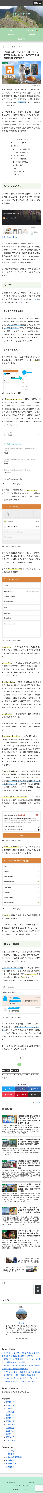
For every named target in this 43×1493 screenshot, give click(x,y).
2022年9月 (10, 1428)
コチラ (35, 299)
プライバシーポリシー (21, 1486)
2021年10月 (10, 1440)
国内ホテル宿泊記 (14, 1457)
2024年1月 (10, 1421)
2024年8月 (10, 1405)
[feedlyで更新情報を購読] (23, 1338)
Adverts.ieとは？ (19, 143)
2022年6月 (10, 1437)
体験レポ (15, 1070)
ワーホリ (6, 1070)
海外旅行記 (11, 1463)
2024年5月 (10, 1412)
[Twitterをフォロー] (20, 1338)
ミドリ (21, 1323)
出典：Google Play (9, 237)
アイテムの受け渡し (20, 159)
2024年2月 (10, 1418)
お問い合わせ (11, 1482)
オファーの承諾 (18, 155)
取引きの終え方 (18, 171)
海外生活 (27, 1074)
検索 (3, 1283)
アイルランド (8, 1074)
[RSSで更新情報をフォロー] (26, 1338)
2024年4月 (10, 1415)
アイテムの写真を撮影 (23, 149)
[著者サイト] (17, 1338)
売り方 (15, 146)
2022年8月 (10, 1431)
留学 (5, 1078)
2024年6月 (10, 1408)
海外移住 (35, 1074)
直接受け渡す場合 (21, 162)
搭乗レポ (11, 1460)
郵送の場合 (19, 165)
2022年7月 (10, 1434)
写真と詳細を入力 (21, 152)
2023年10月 (10, 1424)
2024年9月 (10, 1402)
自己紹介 (31, 1482)
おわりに (16, 175)
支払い (15, 168)
